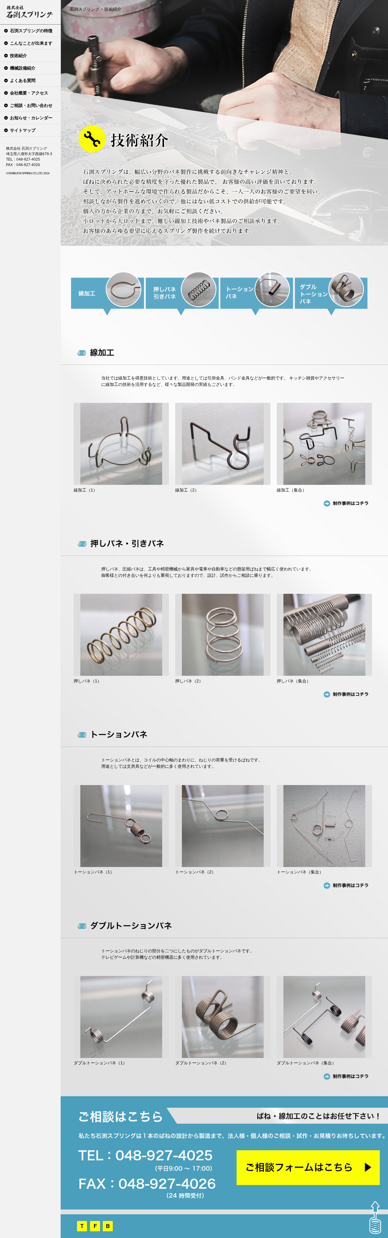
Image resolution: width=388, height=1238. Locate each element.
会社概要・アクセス (29, 92)
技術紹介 (18, 55)
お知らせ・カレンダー (31, 117)
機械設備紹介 (22, 68)
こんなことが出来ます (31, 43)
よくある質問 (22, 80)
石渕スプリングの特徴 (31, 30)
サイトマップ (22, 130)
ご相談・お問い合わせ (31, 105)
